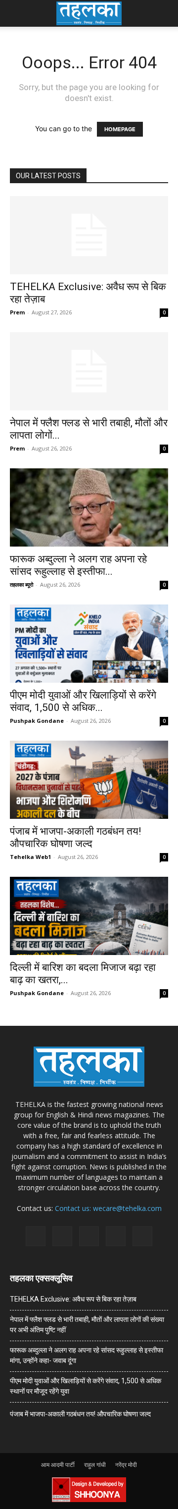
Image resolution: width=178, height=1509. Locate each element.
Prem (17, 312)
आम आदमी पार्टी (58, 1464)
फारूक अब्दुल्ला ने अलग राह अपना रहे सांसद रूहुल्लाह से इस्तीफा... (78, 565)
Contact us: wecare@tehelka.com (108, 1208)
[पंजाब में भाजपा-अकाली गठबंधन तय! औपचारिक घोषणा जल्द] (89, 780)
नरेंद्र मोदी (126, 1464)
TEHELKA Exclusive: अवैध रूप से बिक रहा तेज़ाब (73, 1299)
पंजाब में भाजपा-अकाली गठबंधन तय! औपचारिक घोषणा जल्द (75, 837)
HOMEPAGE (119, 129)
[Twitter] (116, 1236)
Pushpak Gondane (37, 720)
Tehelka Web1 (30, 856)
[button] (17, 13)
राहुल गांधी (95, 1464)
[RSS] (89, 1236)
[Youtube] (142, 1236)
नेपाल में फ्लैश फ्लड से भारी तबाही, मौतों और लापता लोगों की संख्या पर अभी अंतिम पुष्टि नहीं (87, 1324)
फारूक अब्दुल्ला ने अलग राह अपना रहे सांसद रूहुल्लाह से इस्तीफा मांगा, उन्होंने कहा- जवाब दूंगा (86, 1355)
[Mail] (62, 1236)
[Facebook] (35, 1236)
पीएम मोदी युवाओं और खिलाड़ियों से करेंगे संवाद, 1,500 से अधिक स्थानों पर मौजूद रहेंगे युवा (85, 1386)
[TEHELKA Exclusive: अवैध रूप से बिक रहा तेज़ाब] (89, 235)
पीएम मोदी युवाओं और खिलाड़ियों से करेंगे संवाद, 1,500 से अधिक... (83, 701)
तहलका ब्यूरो (21, 584)
